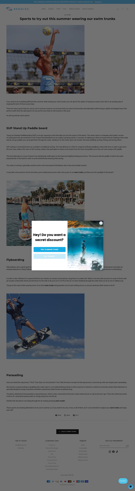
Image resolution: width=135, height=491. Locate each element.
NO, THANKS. (49, 256)
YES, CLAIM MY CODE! (49, 249)
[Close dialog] (101, 223)
